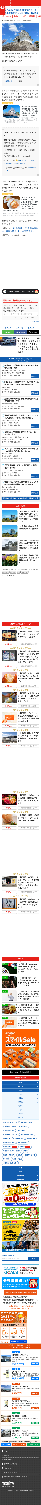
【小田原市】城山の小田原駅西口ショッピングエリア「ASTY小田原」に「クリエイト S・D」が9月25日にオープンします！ (28, 657)
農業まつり (25, 572)
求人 (25, 16)
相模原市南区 (10, 1147)
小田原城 (13, 572)
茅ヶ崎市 (6, 1159)
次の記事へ (32, 328)
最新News (17, 16)
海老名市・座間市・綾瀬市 (11, 1151)
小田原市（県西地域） (10, 1163)
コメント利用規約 (34, 321)
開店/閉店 (32, 16)
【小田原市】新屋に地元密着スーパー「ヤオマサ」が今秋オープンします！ (28, 634)
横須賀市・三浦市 (8, 1142)
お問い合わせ (7, 1468)
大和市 (25, 1147)
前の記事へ (9, 328)
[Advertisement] (20, 600)
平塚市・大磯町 (17, 1159)
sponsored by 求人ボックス (20, 361)
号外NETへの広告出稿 (10, 1464)
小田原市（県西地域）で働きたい (20, 359)
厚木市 (25, 1151)
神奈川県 (29, 20)
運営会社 (6, 1455)
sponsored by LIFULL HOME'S (20, 1347)
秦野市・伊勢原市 (8, 1155)
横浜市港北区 (23, 1126)
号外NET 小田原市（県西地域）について (16, 1477)
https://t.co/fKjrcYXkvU (26, 160)
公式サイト (9, 81)
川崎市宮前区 (19, 1138)
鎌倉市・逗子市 (30, 1155)
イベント (5, 575)
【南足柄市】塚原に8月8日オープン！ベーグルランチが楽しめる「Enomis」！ (28, 817)
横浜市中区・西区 (26, 1122)
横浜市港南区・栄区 (27, 1134)
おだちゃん (13, 575)
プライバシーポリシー (10, 1472)
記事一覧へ (20, 328)
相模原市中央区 (23, 1142)
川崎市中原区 (31, 1138)
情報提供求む (7, 1459)
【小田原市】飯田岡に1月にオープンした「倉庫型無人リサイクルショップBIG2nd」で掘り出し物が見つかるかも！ (28, 882)
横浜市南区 (21, 1130)
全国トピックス (6, 16)
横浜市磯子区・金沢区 (10, 1134)
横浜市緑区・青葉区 (9, 1126)
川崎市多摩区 (7, 1138)
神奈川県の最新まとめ (10, 1122)
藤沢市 (20, 1155)
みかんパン (5, 572)
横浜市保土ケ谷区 (8, 1130)
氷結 (18, 572)
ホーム (6, 1451)
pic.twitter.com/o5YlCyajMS (14, 163)
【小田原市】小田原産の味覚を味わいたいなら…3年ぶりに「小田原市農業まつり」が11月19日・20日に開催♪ (29, 111)
